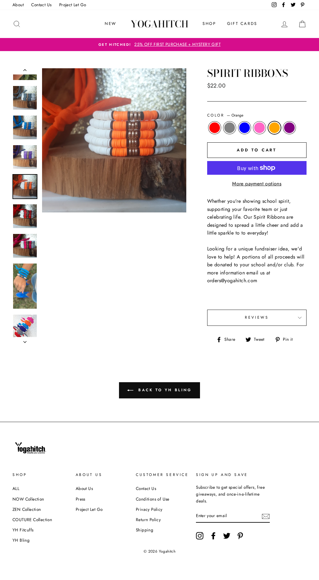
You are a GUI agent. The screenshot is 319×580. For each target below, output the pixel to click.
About (18, 5)
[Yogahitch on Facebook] (213, 536)
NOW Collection (28, 499)
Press (80, 499)
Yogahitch (159, 24)
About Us (84, 488)
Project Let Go (72, 5)
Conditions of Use (152, 499)
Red (214, 127)
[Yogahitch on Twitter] (227, 536)
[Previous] (24, 71)
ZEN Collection (26, 509)
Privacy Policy (149, 509)
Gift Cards (242, 23)
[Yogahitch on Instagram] (199, 536)
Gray (229, 127)
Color (225, 115)
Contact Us (41, 5)
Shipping (144, 530)
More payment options (256, 183)
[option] (159, 44)
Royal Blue (244, 127)
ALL (15, 488)
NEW (111, 23)
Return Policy (148, 519)
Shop (209, 23)
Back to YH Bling (164, 390)
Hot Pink (259, 127)
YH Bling (21, 540)
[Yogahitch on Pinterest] (240, 536)
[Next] (24, 340)
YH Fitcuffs (22, 530)
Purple (289, 127)
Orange (274, 127)
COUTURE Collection (32, 519)
